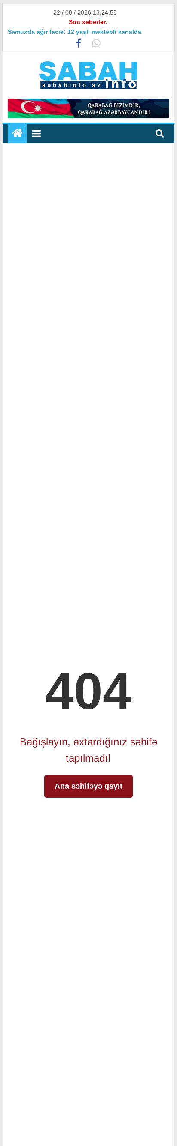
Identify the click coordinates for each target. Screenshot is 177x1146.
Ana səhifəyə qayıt (88, 786)
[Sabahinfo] (17, 133)
